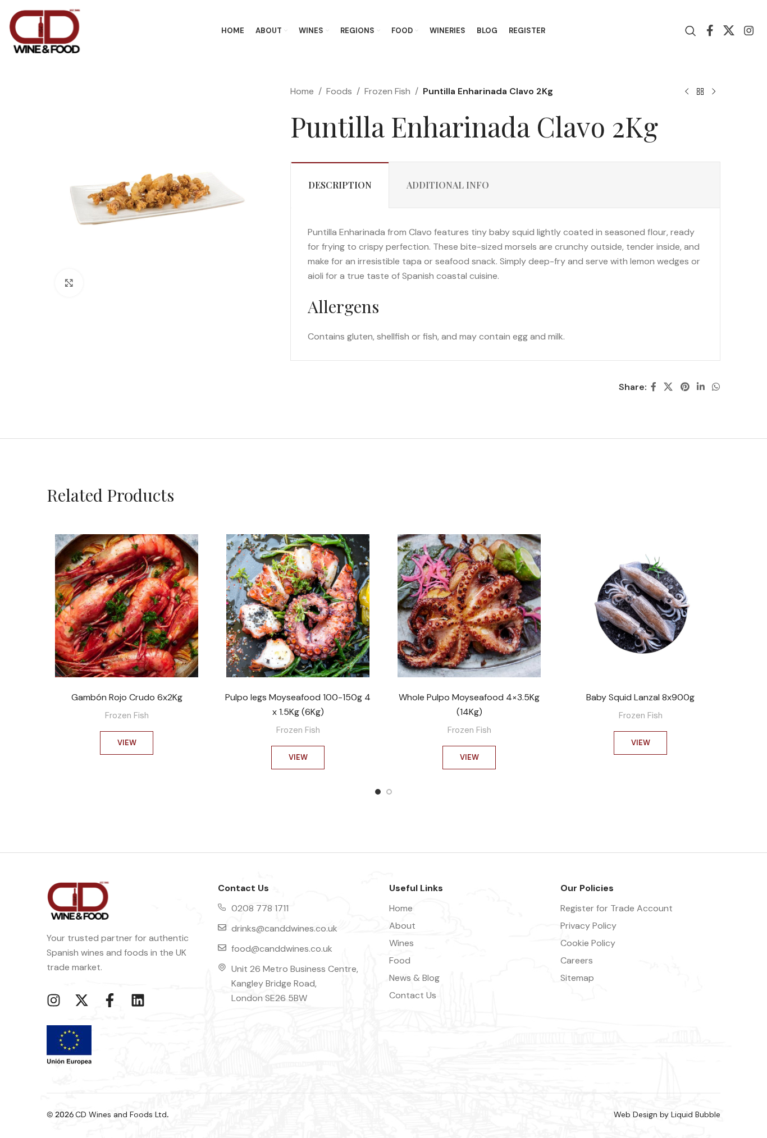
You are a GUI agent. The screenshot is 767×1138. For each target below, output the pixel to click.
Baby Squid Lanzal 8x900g (640, 697)
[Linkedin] (138, 1000)
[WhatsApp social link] (716, 387)
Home (302, 91)
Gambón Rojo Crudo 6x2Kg (126, 697)
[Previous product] (686, 91)
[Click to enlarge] (69, 283)
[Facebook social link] (710, 31)
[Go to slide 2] (389, 794)
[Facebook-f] (109, 1000)
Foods (339, 91)
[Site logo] (44, 30)
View (126, 742)
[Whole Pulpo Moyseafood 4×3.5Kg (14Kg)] (469, 606)
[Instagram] (53, 1000)
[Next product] (713, 91)
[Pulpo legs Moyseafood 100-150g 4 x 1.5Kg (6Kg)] (298, 606)
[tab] (340, 185)
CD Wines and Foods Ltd (121, 1114)
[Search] (687, 31)
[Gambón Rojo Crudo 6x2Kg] (127, 606)
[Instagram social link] (749, 31)
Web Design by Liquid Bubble (667, 1114)
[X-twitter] (81, 1000)
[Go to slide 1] (378, 794)
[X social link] (729, 31)
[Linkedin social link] (700, 387)
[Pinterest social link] (685, 387)
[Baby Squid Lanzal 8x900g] (640, 606)
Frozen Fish (387, 91)
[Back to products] (700, 91)
